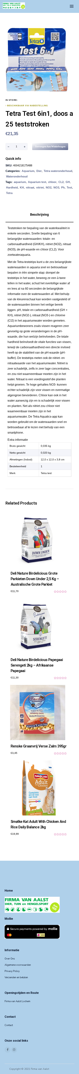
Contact (9, 1025)
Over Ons (10, 958)
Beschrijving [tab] (39, 214)
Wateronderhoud (17, 176)
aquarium (20, 182)
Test (69, 187)
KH (22, 187)
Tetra (9, 193)
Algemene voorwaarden (18, 965)
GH (68, 182)
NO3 (56, 187)
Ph (63, 187)
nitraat (30, 187)
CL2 (61, 182)
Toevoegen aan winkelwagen (50, 146)
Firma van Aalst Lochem (17, 1001)
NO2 (48, 187)
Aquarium (28, 170)
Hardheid (12, 187)
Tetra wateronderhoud (58, 170)
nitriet (40, 187)
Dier (39, 170)
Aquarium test (37, 182)
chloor (52, 182)
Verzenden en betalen (16, 977)
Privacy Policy (12, 971)
